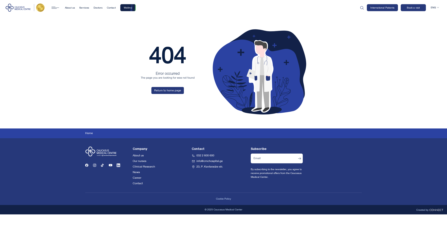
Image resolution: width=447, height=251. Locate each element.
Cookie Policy (223, 199)
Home (89, 133)
